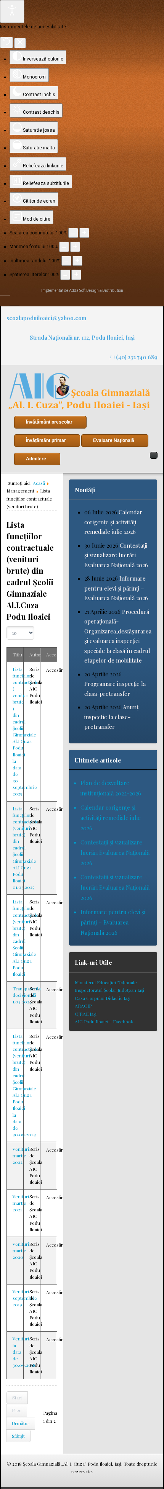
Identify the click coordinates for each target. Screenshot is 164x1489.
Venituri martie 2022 (21, 1155)
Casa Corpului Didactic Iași (102, 998)
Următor (20, 1423)
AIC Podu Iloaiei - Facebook (104, 1021)
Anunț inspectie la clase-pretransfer (111, 716)
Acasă (39, 483)
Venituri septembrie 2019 (25, 1297)
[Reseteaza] (6, 42)
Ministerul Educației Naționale (106, 982)
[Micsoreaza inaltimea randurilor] (66, 261)
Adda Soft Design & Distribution (96, 290)
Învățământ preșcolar (49, 422)
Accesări (55, 654)
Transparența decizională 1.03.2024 (27, 995)
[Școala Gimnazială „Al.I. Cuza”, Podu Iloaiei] (79, 391)
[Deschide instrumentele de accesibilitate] (12, 11)
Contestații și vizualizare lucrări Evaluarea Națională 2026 (116, 555)
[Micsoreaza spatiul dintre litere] (65, 275)
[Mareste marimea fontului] (75, 247)
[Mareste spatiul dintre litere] (76, 275)
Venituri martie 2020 (21, 1250)
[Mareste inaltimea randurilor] (77, 261)
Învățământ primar (46, 440)
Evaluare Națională (113, 440)
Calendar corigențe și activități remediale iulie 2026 (113, 521)
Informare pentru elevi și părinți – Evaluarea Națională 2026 (116, 588)
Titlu (17, 654)
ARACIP (83, 1006)
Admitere (36, 458)
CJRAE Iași (85, 1014)
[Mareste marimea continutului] (84, 233)
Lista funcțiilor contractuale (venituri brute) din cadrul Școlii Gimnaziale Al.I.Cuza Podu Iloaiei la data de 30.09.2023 (26, 1085)
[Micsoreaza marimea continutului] (73, 233)
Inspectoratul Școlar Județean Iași (109, 990)
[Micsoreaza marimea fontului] (64, 247)
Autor (35, 654)
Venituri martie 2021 (21, 1202)
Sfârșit (18, 1436)
